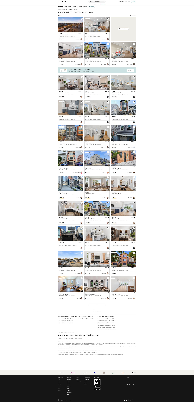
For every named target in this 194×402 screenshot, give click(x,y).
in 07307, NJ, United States (107, 320)
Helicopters (69, 386)
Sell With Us (87, 379)
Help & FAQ (60, 386)
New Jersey (70, 9)
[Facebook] (126, 400)
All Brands (77, 379)
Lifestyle (68, 394)
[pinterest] (135, 400)
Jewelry (68, 390)
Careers (59, 384)
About (59, 379)
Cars (68, 381)
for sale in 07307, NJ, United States (86, 318)
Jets (68, 384)
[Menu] (58, 1)
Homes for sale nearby (67, 316)
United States (65, 9)
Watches (68, 388)
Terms (59, 388)
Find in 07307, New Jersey (66, 332)
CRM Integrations (87, 384)
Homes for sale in (65, 318)
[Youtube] (128, 400)
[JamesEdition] (64, 1)
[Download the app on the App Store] (97, 387)
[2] (100, 309)
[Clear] (105, 2)
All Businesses (78, 381)
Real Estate (60, 9)
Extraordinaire (69, 392)
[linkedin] (133, 400)
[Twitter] (131, 400)
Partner (86, 381)
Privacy (59, 390)
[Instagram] (124, 400)
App (59, 381)
